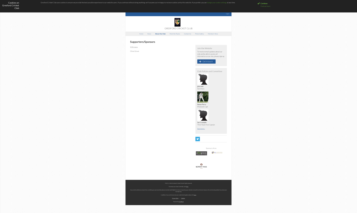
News (149, 34)
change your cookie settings (217, 2)
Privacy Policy (175, 198)
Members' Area (213, 34)
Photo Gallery (199, 34)
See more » (201, 129)
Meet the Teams (175, 34)
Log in (227, 13)
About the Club (160, 34)
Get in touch (207, 61)
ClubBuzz (181, 201)
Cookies (183, 198)
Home (141, 34)
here (187, 186)
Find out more (265, 6)
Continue (263, 3)
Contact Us (187, 34)
